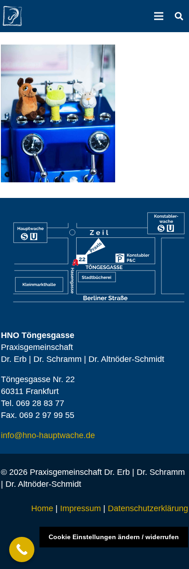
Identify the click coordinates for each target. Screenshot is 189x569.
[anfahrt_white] (99, 257)
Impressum (80, 508)
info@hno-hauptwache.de (48, 435)
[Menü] (159, 16)
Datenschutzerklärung (148, 508)
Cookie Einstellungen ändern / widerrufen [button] (114, 537)
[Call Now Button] (21, 549)
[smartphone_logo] (12, 16)
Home (42, 508)
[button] (179, 16)
